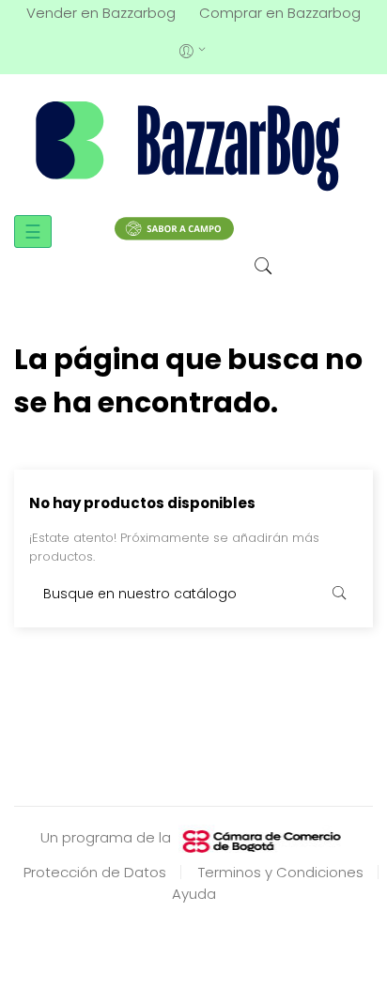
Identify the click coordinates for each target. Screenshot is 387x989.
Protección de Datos (94, 872)
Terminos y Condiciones (281, 872)
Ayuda (194, 894)
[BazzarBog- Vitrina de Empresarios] (193, 144)
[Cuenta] (194, 48)
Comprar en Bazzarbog (280, 13)
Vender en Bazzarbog (101, 13)
